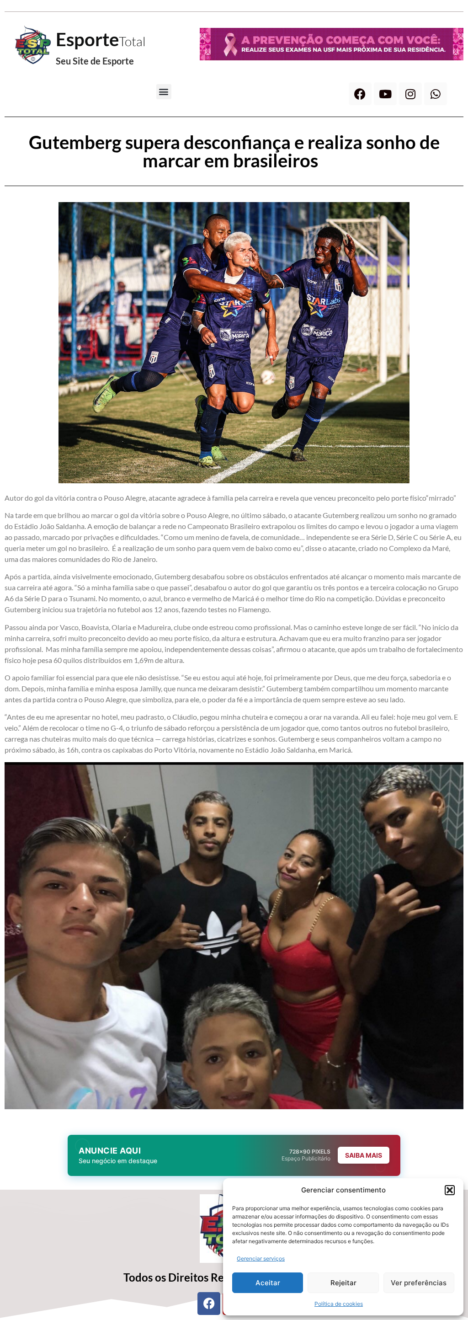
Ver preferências (419, 1282)
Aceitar (267, 1282)
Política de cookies (338, 1303)
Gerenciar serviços (261, 1258)
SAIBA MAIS (363, 1155)
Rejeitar (343, 1282)
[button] (449, 1190)
